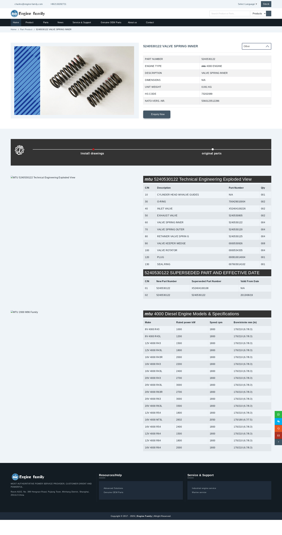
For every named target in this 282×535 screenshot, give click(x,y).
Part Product (26, 29)
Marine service (199, 492)
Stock (266, 4)
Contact (150, 22)
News (60, 22)
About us (132, 22)
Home (16, 22)
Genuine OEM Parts (111, 22)
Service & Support (82, 22)
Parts (46, 22)
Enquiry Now (158, 114)
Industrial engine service (204, 488)
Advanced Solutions (113, 488)
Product (30, 22)
